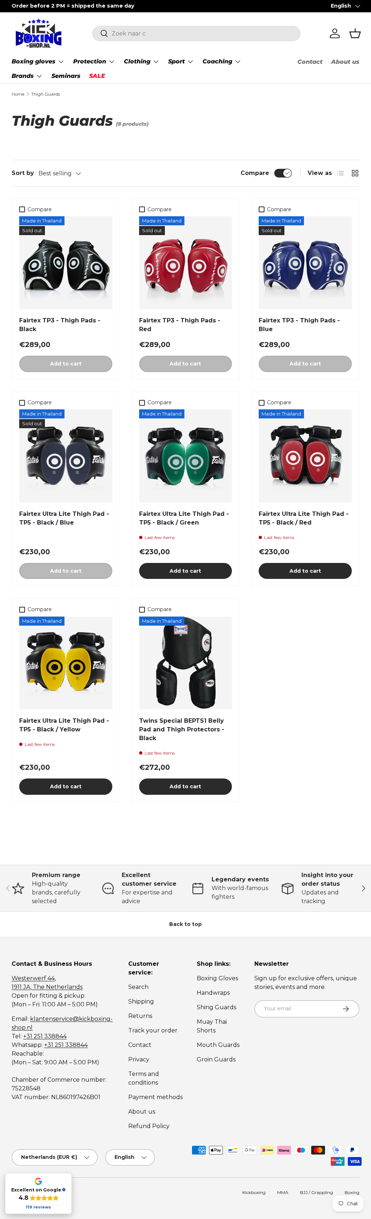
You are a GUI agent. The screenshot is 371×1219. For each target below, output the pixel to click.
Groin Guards (216, 1059)
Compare (255, 173)
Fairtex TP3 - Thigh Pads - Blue (299, 325)
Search (138, 987)
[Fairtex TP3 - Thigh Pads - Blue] (305, 262)
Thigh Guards (45, 94)
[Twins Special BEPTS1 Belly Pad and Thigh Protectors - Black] (185, 663)
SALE (97, 75)
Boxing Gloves (217, 978)
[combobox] (196, 33)
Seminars (65, 75)
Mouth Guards (218, 1044)
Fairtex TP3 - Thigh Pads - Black (59, 325)
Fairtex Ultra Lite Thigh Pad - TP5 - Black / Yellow (64, 725)
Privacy (138, 1059)
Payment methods (155, 1097)
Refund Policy (149, 1126)
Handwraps (213, 992)
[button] (355, 33)
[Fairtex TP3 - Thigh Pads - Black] (65, 262)
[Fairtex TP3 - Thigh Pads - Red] (185, 262)
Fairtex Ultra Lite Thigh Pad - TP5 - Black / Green (184, 518)
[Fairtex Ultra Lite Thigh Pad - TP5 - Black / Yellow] (65, 663)
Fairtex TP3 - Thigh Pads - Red (179, 325)
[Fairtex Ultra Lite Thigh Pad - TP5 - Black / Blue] (65, 455)
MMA (282, 1192)
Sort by (23, 173)
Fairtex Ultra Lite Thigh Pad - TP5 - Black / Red (304, 518)
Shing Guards (216, 1007)
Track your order (153, 1030)
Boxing (352, 1192)
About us (345, 61)
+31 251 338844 (45, 1036)
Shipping (141, 1001)
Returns (140, 1016)
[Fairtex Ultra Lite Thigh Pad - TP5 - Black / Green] (185, 455)
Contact (309, 61)
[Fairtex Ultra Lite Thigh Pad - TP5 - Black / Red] (305, 455)
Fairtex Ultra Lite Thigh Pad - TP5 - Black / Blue (64, 518)
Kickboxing (254, 1192)
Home (18, 94)
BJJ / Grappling (316, 1192)
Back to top (185, 924)
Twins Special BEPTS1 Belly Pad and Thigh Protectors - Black (181, 729)
